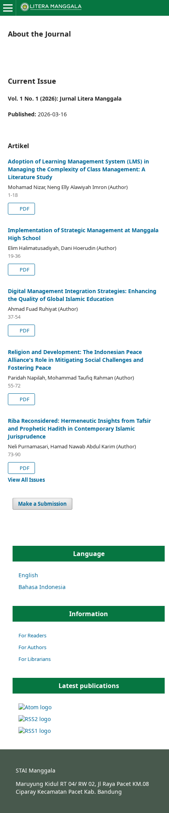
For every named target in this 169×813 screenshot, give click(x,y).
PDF (23, 208)
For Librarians (34, 659)
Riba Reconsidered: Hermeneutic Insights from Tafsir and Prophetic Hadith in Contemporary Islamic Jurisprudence (79, 428)
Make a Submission (42, 503)
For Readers (32, 635)
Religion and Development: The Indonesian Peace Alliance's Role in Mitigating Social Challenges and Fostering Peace (75, 359)
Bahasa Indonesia (42, 587)
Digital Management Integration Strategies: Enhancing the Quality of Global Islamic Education (82, 295)
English (28, 575)
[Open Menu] (8, 8)
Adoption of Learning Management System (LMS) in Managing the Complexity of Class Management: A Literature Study (78, 169)
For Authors (32, 647)
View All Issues (26, 479)
